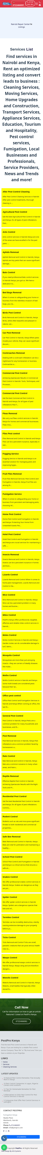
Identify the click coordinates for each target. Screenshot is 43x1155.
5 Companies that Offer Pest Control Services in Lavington (22, 1101)
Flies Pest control (11, 433)
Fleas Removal (10, 413)
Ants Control (9, 232)
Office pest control (12, 695)
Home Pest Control (12, 514)
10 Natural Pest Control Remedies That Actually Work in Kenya (22, 1078)
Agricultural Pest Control (15, 212)
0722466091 (21, 1021)
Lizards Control (10, 574)
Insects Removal (11, 554)
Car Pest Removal (11, 333)
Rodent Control (10, 816)
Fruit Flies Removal (12, 474)
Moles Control (9, 635)
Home (5, 1062)
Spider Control (10, 897)
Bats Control (9, 272)
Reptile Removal (11, 776)
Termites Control (11, 917)
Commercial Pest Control (15, 373)
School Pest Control (12, 857)
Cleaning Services (10, 1067)
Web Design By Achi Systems (11, 1151)
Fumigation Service (12, 494)
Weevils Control (10, 978)
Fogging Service (11, 454)
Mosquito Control (11, 655)
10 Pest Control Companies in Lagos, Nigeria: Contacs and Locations (21, 1084)
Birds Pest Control (12, 313)
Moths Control (10, 675)
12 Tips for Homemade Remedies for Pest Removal (19, 1090)
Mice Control (9, 595)
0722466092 (21, 1137)
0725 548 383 (30, 3)
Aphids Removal (11, 252)
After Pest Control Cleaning (16, 192)
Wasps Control (10, 957)
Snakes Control (10, 877)
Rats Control (9, 756)
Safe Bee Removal (12, 837)
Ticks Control (9, 937)
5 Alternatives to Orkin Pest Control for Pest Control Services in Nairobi (20, 1095)
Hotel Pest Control (12, 534)
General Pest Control (13, 716)
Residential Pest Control (14, 796)
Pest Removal (9, 736)
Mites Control (9, 615)
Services (6, 1064)
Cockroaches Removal (14, 353)
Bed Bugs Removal (12, 292)
